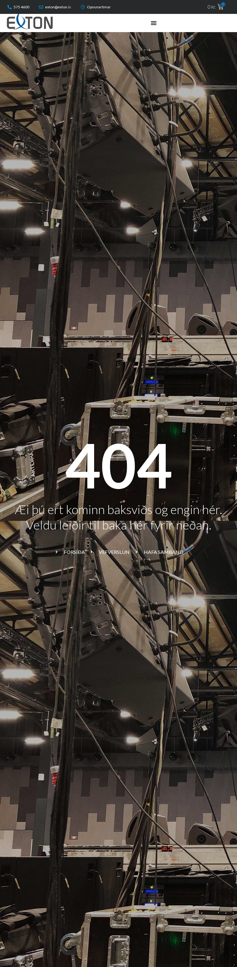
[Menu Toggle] (154, 23)
